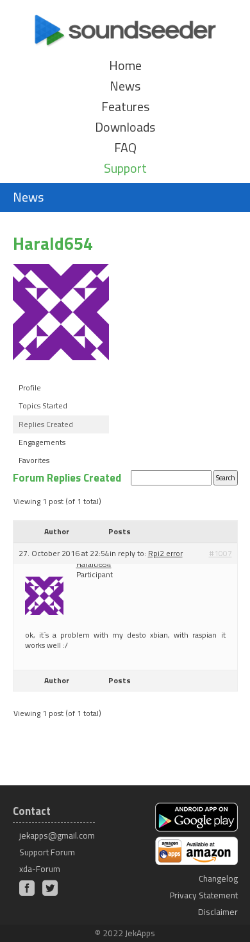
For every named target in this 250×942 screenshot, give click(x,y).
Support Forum (47, 852)
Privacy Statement (204, 895)
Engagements (42, 442)
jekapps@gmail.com (57, 835)
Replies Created (46, 424)
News (125, 86)
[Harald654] (61, 370)
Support (125, 168)
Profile (30, 387)
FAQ (125, 147)
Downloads (125, 127)
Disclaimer (218, 911)
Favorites (34, 460)
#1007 (220, 553)
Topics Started (43, 405)
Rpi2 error (165, 553)
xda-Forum (39, 868)
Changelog (218, 878)
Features (125, 106)
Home (125, 65)
